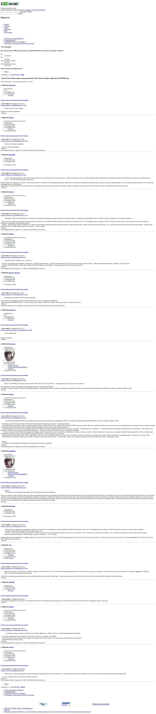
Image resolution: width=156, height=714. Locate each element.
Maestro (11, 117)
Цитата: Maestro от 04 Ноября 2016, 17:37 (13, 526)
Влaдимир (12, 344)
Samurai (22, 42)
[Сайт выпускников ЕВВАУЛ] (17, 367)
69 (19, 74)
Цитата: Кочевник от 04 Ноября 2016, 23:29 (14, 568)
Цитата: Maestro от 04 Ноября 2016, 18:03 (13, 380)
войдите (28, 10)
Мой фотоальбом (13, 365)
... (9, 74)
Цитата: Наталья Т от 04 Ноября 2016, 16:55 (14, 141)
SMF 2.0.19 (8, 708)
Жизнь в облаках (14, 273)
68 (17, 74)
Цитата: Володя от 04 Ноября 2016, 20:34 (13, 417)
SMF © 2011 (17, 708)
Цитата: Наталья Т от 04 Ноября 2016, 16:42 (14, 294)
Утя (10, 545)
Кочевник (12, 154)
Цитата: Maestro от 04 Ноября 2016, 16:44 (13, 175)
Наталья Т (12, 85)
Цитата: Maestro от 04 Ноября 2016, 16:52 (13, 105)
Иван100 (11, 582)
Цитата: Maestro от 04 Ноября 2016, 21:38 (13, 487)
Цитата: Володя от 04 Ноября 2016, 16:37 (13, 257)
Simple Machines (27, 708)
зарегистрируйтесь (39, 10)
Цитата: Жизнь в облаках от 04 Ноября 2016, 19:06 (16, 330)
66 (13, 74)
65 (11, 74)
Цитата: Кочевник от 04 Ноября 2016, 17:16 (14, 215)
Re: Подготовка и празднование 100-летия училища (14, 100)
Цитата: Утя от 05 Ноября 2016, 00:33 (12, 670)
